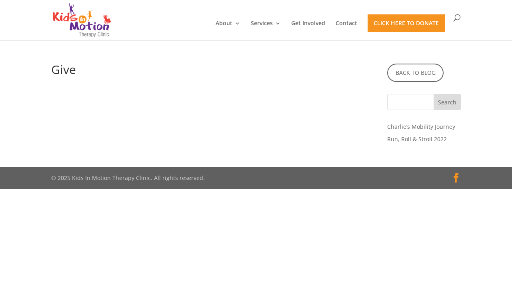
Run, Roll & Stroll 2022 (417, 139)
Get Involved (308, 23)
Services (262, 23)
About (224, 23)
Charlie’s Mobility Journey (421, 126)
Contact (346, 23)
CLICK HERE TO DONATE (406, 23)
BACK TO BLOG (416, 72)
